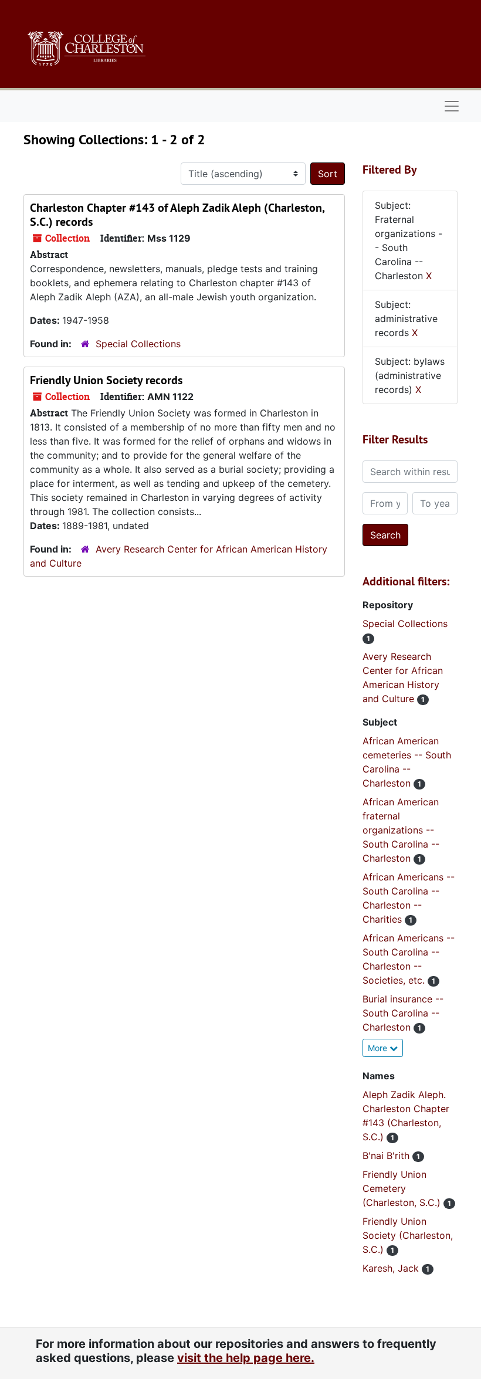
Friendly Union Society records (106, 380)
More (378, 1048)
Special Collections (138, 344)
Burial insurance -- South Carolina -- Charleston (403, 1013)
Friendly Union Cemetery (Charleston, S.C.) (403, 1188)
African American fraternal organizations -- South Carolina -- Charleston (401, 830)
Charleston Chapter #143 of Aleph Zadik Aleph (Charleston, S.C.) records (177, 214)
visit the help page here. (245, 1358)
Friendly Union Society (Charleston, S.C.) (408, 1235)
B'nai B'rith (387, 1155)
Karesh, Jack (392, 1268)
